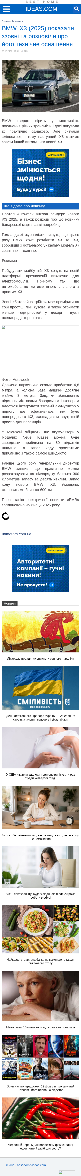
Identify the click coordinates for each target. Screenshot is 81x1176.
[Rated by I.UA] (67, 1172)
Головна (6, 21)
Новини (10, 603)
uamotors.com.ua (16, 534)
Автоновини (17, 21)
